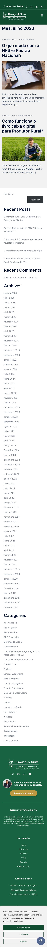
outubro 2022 (11, 469)
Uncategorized (26, 40)
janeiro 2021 (10, 564)
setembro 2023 (11, 421)
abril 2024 (9, 388)
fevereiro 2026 (11, 321)
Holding (8, 697)
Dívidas (7, 669)
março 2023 (10, 445)
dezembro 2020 (12, 569)
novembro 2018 (11, 602)
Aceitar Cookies (23, 927)
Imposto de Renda (13, 707)
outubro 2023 (11, 417)
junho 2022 (9, 488)
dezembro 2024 (12, 350)
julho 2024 (9, 374)
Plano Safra (9, 721)
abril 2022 (9, 498)
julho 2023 (9, 431)
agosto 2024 (10, 369)
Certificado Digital (13, 642)
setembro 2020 (11, 583)
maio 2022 (9, 493)
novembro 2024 (12, 355)
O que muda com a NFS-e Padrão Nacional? (20, 50)
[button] (42, 15)
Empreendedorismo (13, 674)
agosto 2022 (10, 478)
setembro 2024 (11, 364)
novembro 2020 (12, 574)
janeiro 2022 (10, 512)
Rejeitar (23, 941)
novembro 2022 (12, 464)
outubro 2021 (10, 521)
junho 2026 (9, 302)
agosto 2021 (10, 531)
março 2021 (10, 555)
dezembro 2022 (12, 459)
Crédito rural (10, 664)
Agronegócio (10, 627)
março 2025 (10, 336)
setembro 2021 (11, 526)
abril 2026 (9, 312)
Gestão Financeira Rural (15, 693)
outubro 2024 (11, 359)
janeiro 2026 (10, 326)
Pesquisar (8, 194)
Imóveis (7, 702)
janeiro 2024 (10, 402)
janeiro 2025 (10, 345)
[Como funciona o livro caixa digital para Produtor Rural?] (23, 148)
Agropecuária (10, 632)
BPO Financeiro (11, 637)
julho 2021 (9, 536)
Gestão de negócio (13, 683)
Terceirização (10, 731)
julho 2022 (9, 483)
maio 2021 (9, 545)
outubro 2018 (10, 607)
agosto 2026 (10, 293)
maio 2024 (9, 383)
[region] (23, 926)
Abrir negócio (10, 622)
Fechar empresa (12, 678)
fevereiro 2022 (11, 507)
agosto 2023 (10, 426)
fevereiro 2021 (11, 559)
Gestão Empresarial (13, 688)
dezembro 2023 (12, 407)
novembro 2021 (11, 517)
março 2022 (10, 502)
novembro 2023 (12, 412)
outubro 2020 (11, 579)
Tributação (9, 735)
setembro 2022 (11, 474)
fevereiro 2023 (11, 450)
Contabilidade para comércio (18, 659)
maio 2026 (9, 307)
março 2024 (10, 393)
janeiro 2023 (10, 455)
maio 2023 (9, 436)
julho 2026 (9, 298)
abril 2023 (9, 440)
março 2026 (10, 317)
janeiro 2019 (10, 593)
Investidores (10, 712)
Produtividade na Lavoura (16, 726)
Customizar (23, 934)
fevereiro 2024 (11, 398)
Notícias (8, 716)
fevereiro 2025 (11, 340)
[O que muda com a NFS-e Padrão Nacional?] (23, 75)
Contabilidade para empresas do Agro (23, 250)
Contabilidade (11, 646)
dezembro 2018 (11, 598)
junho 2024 (9, 378)
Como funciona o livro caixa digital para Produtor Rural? (22, 126)
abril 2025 (9, 331)
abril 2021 (9, 550)
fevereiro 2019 (11, 588)
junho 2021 (9, 540)
